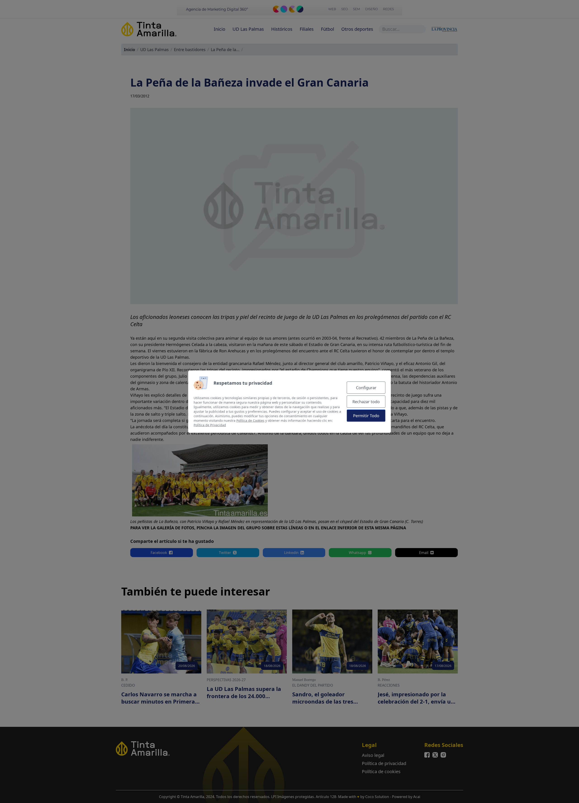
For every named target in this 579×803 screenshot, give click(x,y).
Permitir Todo (366, 415)
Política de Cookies (250, 420)
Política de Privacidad (210, 425)
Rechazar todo (366, 401)
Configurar (366, 387)
